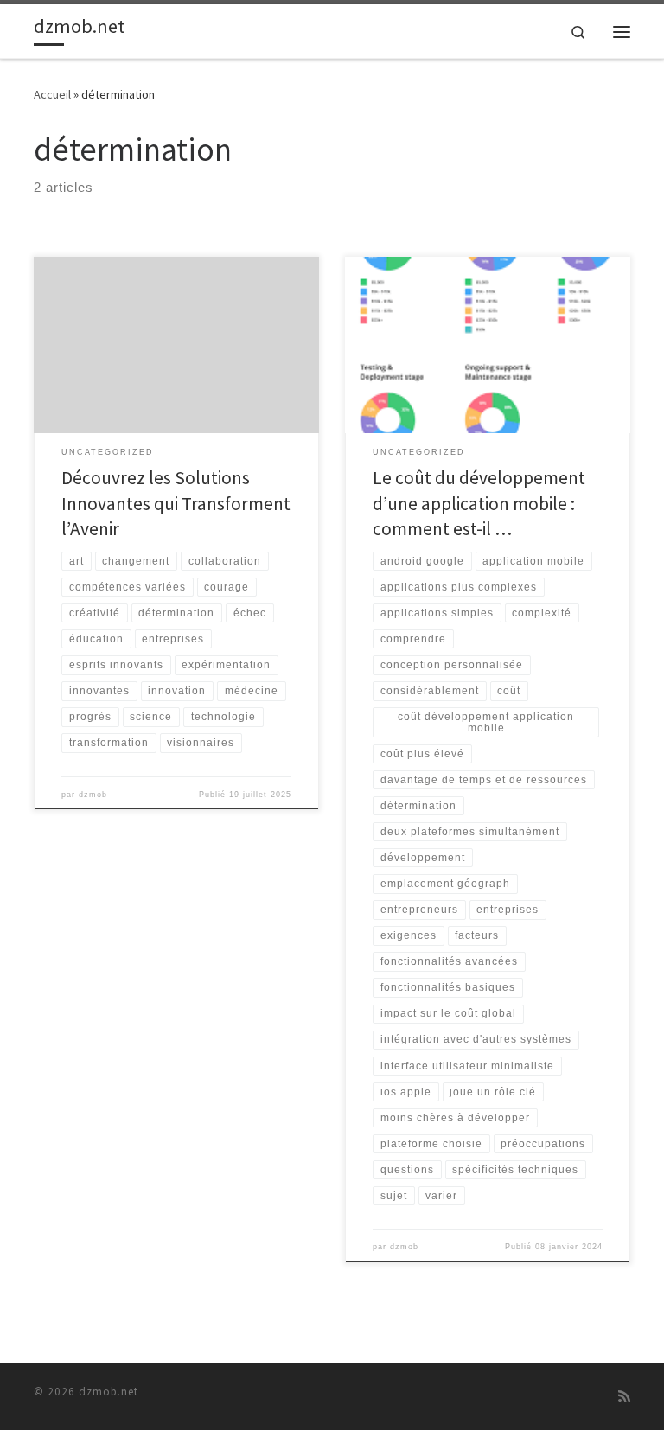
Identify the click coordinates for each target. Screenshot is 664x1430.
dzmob (93, 794)
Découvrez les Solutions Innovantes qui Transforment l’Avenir (175, 503)
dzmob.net (108, 1391)
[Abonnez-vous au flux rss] (624, 1397)
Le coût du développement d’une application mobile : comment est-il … (479, 503)
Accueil (52, 94)
